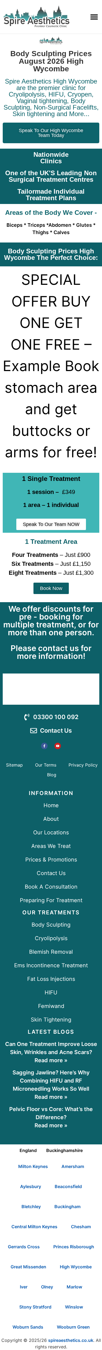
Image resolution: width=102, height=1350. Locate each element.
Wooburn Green (73, 1327)
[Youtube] (57, 746)
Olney (47, 1287)
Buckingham (67, 1206)
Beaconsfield (68, 1186)
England (28, 1150)
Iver (23, 1287)
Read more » (51, 1060)
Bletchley (31, 1206)
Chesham (81, 1226)
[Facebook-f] (44, 746)
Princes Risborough (73, 1246)
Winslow (74, 1307)
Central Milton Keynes (34, 1226)
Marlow (74, 1287)
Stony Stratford (35, 1307)
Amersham (72, 1166)
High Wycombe (76, 1266)
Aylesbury (30, 1186)
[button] (94, 17)
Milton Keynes (33, 1166)
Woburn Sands (28, 1327)
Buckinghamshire (64, 1150)
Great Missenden (28, 1266)
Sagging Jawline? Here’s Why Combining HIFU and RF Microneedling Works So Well (51, 1080)
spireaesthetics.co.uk (70, 1340)
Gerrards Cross (24, 1246)
